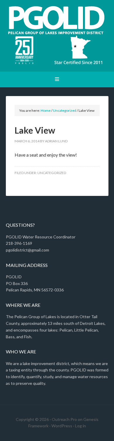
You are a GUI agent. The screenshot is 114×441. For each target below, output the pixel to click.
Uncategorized (51, 173)
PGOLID (57, 20)
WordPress (61, 425)
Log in (80, 425)
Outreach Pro (64, 419)
